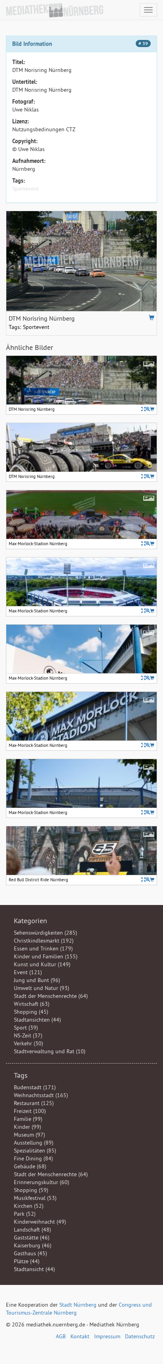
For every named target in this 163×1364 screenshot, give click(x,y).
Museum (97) (29, 1134)
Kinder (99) (27, 1126)
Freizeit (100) (30, 1111)
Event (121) (28, 972)
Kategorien (30, 920)
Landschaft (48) (32, 1229)
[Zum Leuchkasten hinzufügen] (151, 317)
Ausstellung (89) (33, 1142)
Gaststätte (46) (31, 1237)
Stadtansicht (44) (34, 1269)
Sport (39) (26, 1027)
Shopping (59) (31, 1190)
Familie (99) (28, 1118)
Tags (21, 1075)
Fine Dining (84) (33, 1158)
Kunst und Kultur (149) (42, 964)
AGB (61, 1336)
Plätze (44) (27, 1261)
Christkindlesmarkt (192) (44, 940)
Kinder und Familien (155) (46, 956)
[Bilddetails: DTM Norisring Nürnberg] (143, 409)
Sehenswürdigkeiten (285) (45, 932)
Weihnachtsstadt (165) (41, 1095)
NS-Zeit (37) (28, 1035)
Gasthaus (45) (30, 1253)
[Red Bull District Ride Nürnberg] (148, 879)
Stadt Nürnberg (78, 1304)
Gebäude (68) (30, 1166)
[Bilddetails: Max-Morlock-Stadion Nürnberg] (143, 543)
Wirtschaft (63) (31, 1003)
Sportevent (25, 188)
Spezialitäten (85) (35, 1150)
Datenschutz (140, 1336)
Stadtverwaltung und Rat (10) (49, 1051)
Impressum (107, 1336)
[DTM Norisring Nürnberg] (148, 409)
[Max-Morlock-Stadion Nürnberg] (148, 543)
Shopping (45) (31, 1011)
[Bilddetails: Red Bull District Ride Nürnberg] (143, 879)
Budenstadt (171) (35, 1087)
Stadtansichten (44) (37, 1019)
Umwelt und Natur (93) (41, 988)
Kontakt (79, 1336)
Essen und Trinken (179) (43, 948)
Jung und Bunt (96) (37, 980)
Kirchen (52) (29, 1205)
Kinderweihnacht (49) (40, 1221)
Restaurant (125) (34, 1103)
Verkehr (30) (28, 1043)
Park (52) (25, 1213)
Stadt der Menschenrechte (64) (51, 995)
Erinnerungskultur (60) (41, 1182)
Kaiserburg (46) (32, 1245)
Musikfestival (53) (35, 1198)
